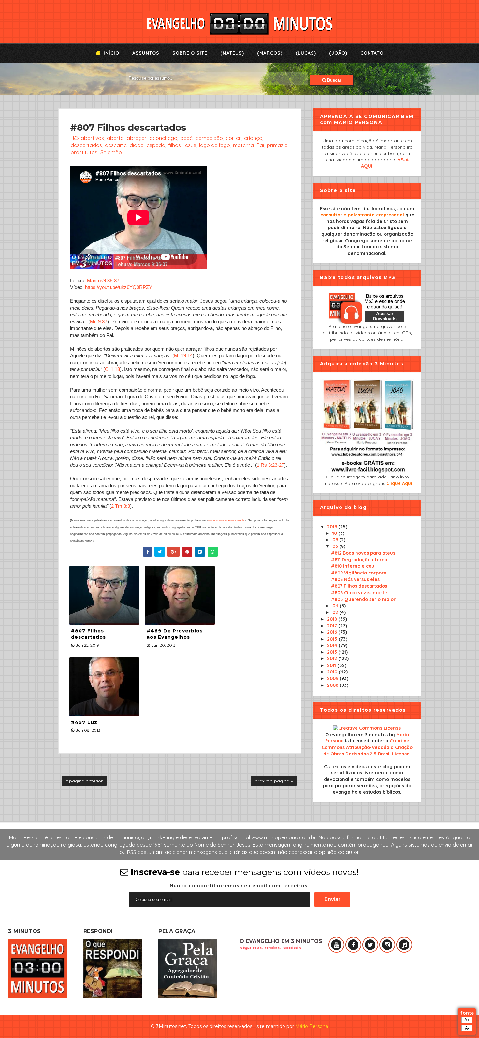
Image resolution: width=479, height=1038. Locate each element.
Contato (372, 53)
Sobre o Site (189, 53)
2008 (333, 685)
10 (335, 533)
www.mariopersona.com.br (226, 520)
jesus (190, 145)
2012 (332, 658)
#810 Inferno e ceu (352, 566)
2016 (332, 632)
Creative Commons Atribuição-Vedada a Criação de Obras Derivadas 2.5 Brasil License (367, 747)
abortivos (92, 138)
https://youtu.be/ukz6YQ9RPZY (118, 287)
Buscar (333, 80)
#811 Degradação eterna (359, 559)
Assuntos (145, 53)
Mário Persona (311, 1026)
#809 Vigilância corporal (359, 573)
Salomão (111, 152)
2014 (333, 645)
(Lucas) (306, 53)
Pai (260, 145)
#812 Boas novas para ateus (363, 553)
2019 (332, 527)
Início (110, 53)
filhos (174, 145)
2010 (333, 672)
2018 (332, 619)
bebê (186, 138)
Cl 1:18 (112, 369)
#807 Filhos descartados (88, 634)
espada (156, 145)
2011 (332, 665)
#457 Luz (84, 722)
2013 (332, 652)
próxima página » (274, 781)
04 (336, 606)
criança (253, 138)
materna (243, 145)
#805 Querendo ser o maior (363, 599)
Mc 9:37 (98, 321)
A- (467, 1028)
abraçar (137, 138)
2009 (333, 678)
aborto (115, 138)
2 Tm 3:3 (120, 506)
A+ (467, 1019)
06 (335, 546)
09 (335, 540)
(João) (338, 53)
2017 (332, 626)
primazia (277, 145)
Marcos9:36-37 (103, 280)
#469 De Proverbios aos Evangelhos (175, 634)
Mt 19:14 (183, 355)
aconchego (163, 138)
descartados (86, 145)
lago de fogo (214, 145)
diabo (137, 145)
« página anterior (84, 781)
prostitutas (84, 152)
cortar (233, 138)
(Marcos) (270, 53)
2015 (333, 639)
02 (335, 612)
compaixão (209, 138)
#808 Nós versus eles (355, 579)
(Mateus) (232, 53)
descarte (116, 145)
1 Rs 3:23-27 (270, 465)
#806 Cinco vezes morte (359, 593)
